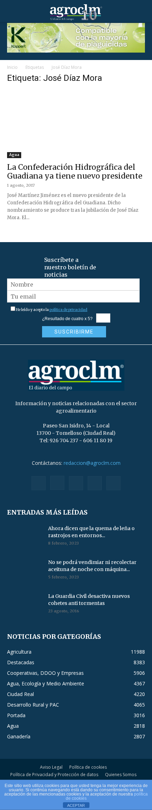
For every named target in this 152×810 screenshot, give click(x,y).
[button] (12, 12)
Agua (14, 154)
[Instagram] (57, 483)
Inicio (12, 67)
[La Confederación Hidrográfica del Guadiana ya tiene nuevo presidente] (76, 124)
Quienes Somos (120, 775)
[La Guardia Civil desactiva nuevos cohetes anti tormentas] (24, 605)
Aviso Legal (51, 767)
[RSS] (76, 483)
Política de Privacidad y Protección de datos (54, 775)
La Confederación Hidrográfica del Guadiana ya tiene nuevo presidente (74, 171)
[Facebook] (38, 483)
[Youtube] (113, 483)
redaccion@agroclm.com (92, 463)
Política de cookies (88, 767)
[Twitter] (95, 483)
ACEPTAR (76, 805)
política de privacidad (68, 309)
